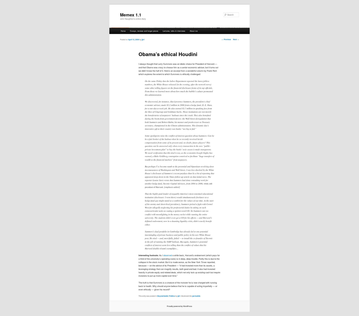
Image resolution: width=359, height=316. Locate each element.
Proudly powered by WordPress (179, 306)
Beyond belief (162, 296)
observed (167, 255)
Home (123, 31)
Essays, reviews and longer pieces (144, 31)
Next (236, 39)
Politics (172, 296)
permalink (196, 296)
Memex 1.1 (130, 15)
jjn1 (143, 39)
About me (194, 31)
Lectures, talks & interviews (174, 31)
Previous (226, 39)
